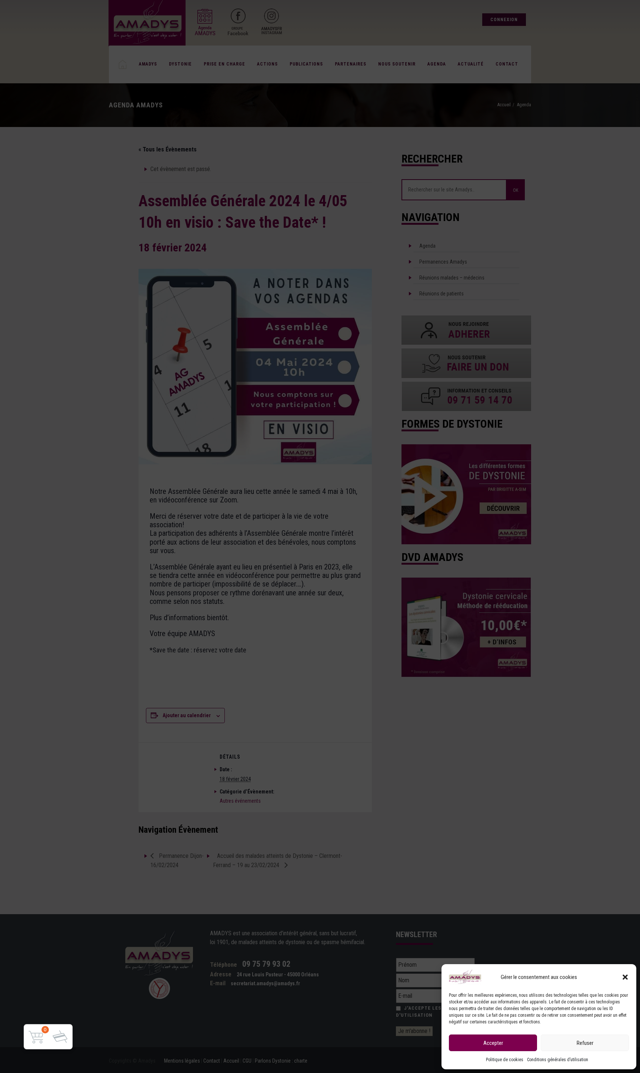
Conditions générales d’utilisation (557, 1059)
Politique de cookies (504, 1059)
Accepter (493, 1043)
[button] (625, 977)
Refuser (585, 1043)
